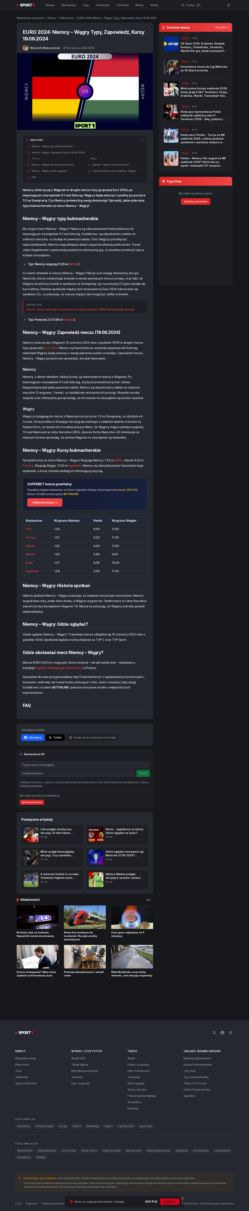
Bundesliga (93, 1101)
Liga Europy (145, 1101)
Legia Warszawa (47, 1126)
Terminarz (77, 1052)
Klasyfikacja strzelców (84, 1046)
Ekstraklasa (68, 5)
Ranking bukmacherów (197, 1033)
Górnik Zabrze (89, 1126)
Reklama (85, 1179)
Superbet (74, 465)
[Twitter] (214, 1008)
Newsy (50, 5)
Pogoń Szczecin (111, 1126)
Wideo (139, 5)
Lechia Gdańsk (222, 1126)
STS (29, 529)
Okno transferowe (138, 1046)
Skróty (154, 5)
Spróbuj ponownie (32, 802)
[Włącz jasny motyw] (228, 5)
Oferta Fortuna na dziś (197, 1064)
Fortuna (68, 319)
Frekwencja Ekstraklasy (141, 1071)
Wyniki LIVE (78, 1033)
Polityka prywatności (53, 1179)
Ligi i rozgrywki (80, 1058)
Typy (86, 5)
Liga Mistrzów (125, 1101)
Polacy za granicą (138, 1039)
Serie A (77, 1101)
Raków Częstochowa (158, 1126)
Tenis (18, 1046)
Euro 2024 (50, 348)
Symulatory (134, 1077)
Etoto (29, 562)
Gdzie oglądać (136, 1058)
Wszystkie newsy (25, 1033)
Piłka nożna (67, 17)
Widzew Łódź (133, 1126)
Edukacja (132, 1083)
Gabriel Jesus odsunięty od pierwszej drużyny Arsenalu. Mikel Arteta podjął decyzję (80, 309)
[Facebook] (222, 1008)
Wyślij (143, 773)
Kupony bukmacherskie (198, 1039)
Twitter (57, 737)
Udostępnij (35, 737)
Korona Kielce (200, 1126)
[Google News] (230, 1008)
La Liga (63, 1101)
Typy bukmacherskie (196, 1052)
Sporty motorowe (26, 1058)
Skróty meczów (137, 1064)
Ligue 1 (108, 1101)
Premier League (44, 1101)
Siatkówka (21, 1052)
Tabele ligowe (79, 1039)
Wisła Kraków (24, 1126)
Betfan (73, 264)
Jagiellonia (181, 1126)
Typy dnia (189, 1046)
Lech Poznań (69, 1126)
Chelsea (40, 1132)
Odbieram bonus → (44, 502)
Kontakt (72, 1179)
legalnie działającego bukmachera (59, 668)
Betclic (30, 546)
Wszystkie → (222, 27)
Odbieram (170, 1201)
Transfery (122, 5)
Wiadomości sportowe (30, 17)
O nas (18, 1179)
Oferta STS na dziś (195, 1058)
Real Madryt (23, 1132)
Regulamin (31, 1179)
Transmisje (103, 5)
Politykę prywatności (31, 785)
